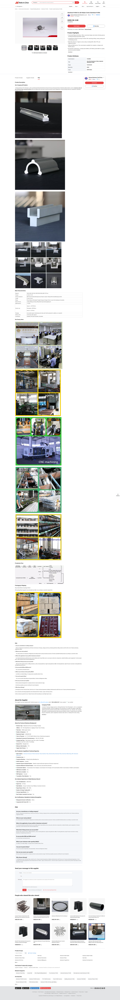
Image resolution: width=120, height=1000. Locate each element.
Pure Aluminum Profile (53, 973)
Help (83, 6)
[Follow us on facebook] (95, 988)
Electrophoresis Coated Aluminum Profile (81, 973)
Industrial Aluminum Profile (65, 973)
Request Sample (88, 29)
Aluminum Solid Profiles (64, 955)
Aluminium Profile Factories (21, 979)
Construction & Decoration (24, 9)
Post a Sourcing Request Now (49, 890)
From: (21, 872)
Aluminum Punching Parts (87, 960)
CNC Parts (40, 955)
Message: (20, 879)
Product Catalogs (32, 953)
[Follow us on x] (97, 988)
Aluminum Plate (58, 753)
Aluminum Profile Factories (34, 979)
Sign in (103, 3)
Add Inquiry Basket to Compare (40, 52)
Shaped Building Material (35, 9)
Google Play (26, 988)
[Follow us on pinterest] (102, 988)
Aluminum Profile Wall (81, 979)
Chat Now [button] (97, 26)
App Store (18, 988)
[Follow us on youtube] (100, 988)
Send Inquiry (76, 26)
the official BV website (43, 702)
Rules (104, 6)
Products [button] (35, 2)
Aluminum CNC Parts (19, 960)
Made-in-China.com (54, 993)
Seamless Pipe (45, 753)
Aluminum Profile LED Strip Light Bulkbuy (48, 982)
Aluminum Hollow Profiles (87, 955)
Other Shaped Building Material (41, 973)
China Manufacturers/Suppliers (50, 991)
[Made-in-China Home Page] (22, 2)
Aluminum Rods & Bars (42, 957)
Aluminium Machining (66, 753)
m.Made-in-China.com (63, 993)
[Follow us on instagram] (99, 988)
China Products (40, 991)
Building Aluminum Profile (69, 979)
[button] (73, 2)
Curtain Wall (29, 973)
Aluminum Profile (44, 9)
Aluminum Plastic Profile (93, 979)
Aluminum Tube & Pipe (20, 973)
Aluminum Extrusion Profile (29, 753)
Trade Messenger (35, 988)
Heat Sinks (84, 957)
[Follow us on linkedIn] (104, 988)
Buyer (76, 6)
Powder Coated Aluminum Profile (55, 9)
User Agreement (67, 995)
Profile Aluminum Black (33, 982)
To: (21, 876)
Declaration (73, 995)
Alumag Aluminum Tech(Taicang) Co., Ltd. (78, 14)
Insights (86, 991)
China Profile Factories (57, 979)
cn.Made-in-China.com (72, 993)
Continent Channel (74, 991)
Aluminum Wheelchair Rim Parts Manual (59, 916)
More (16, 984)
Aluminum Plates (63, 957)
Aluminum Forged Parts (64, 960)
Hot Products (34, 991)
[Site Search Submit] (77, 2)
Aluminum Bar (52, 753)
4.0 (90, 79)
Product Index (81, 991)
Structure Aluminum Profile (21, 982)
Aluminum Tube (38, 753)
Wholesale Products (60, 991)
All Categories (19, 6)
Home (16, 9)
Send (24, 890)
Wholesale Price (67, 991)
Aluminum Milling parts (42, 960)
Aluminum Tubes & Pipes (19, 957)
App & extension (90, 6)
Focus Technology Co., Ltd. (51, 995)
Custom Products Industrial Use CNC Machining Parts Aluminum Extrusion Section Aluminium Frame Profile (22, 917)
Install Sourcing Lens (46, 988)
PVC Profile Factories (46, 979)
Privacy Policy (79, 995)
